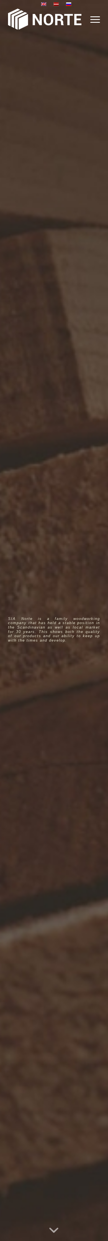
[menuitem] (92, 19)
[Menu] (92, 19)
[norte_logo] (44, 19)
